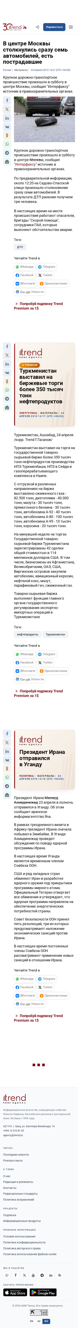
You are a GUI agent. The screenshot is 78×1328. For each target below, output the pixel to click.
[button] (7, 100)
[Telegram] (42, 1275)
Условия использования (19, 1236)
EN (31, 1321)
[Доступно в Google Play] (43, 1292)
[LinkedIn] (50, 1275)
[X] (24, 1275)
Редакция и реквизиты (18, 1181)
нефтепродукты (27, 634)
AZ (39, 1321)
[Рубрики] (71, 27)
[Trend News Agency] (14, 1099)
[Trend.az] (15, 27)
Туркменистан (55, 634)
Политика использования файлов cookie (29, 1254)
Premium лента (13, 1160)
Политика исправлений (18, 1199)
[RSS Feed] (59, 1275)
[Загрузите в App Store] (15, 1292)
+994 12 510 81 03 (13, 1130)
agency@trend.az (13, 1135)
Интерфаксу (25, 164)
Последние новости (16, 1154)
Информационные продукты (22, 1220)
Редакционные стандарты (20, 1193)
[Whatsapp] (6, 1275)
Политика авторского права (22, 1248)
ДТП (20, 247)
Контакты (9, 1187)
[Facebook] (15, 1275)
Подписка (9, 1215)
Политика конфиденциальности (24, 1242)
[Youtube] (33, 1275)
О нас (6, 1176)
